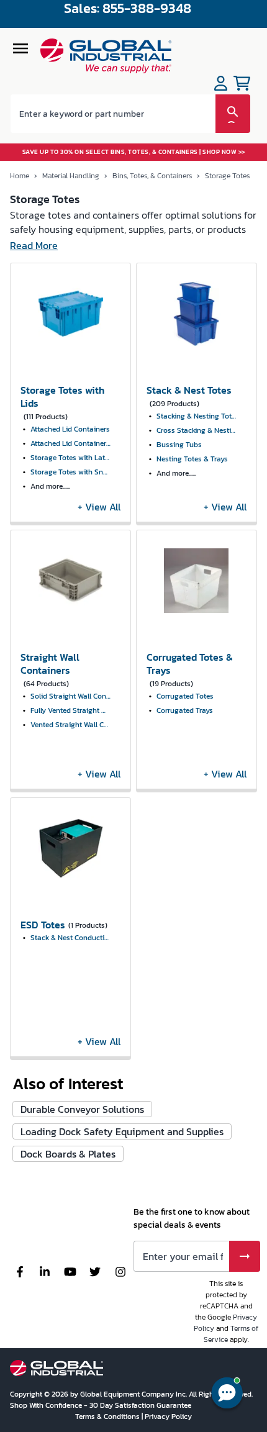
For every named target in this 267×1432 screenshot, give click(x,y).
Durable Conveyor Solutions (82, 1109)
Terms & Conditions (108, 1416)
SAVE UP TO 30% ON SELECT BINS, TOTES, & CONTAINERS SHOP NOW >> (133, 151)
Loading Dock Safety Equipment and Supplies (122, 1131)
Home (19, 175)
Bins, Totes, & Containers (152, 175)
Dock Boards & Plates (67, 1153)
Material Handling (70, 175)
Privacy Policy (168, 1416)
